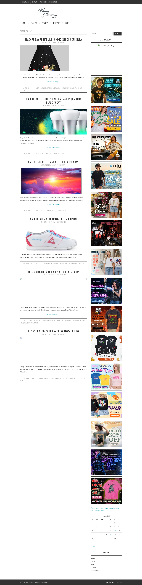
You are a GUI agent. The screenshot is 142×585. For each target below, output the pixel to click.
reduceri (67, 264)
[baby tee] (106, 376)
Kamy (54, 42)
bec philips (40, 154)
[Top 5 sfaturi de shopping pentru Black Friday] (53, 291)
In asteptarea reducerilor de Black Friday (53, 219)
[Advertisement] (106, 62)
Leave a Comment (61, 222)
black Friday (38, 88)
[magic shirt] (106, 290)
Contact (34, 2)
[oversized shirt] (106, 204)
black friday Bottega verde (53, 378)
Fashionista (110, 582)
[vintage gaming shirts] (106, 233)
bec (36, 154)
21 (110, 534)
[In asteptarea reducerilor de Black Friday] (53, 238)
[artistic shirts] (106, 462)
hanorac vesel (65, 88)
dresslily (49, 88)
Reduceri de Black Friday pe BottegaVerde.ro (53, 331)
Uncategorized (35, 264)
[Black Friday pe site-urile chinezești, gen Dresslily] (53, 58)
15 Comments (61, 334)
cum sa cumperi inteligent (44, 321)
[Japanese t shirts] (106, 118)
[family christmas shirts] (106, 348)
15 (115, 531)
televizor (45, 211)
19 (101, 534)
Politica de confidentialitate (48, 2)
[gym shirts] (106, 147)
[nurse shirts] (106, 262)
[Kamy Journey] (40, 13)
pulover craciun (74, 88)
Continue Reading (53, 82)
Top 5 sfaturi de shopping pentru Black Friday (53, 272)
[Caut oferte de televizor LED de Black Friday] (53, 181)
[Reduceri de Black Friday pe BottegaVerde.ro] (53, 350)
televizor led (51, 211)
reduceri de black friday (77, 264)
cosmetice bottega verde (68, 378)
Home (24, 23)
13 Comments (61, 105)
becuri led (47, 154)
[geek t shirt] (106, 90)
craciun (44, 88)
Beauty (45, 23)
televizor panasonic (61, 211)
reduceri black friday (70, 321)
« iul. (93, 546)
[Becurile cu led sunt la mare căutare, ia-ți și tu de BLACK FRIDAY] (53, 121)
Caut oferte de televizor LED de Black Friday (53, 162)
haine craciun (57, 88)
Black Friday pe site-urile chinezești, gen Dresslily (53, 39)
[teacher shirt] (106, 405)
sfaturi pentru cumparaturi (32, 323)
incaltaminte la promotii (57, 264)
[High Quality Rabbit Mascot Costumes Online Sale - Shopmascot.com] (106, 509)
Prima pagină (25, 2)
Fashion (34, 23)
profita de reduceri (57, 321)
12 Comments (61, 42)
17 (92, 534)
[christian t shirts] (106, 176)
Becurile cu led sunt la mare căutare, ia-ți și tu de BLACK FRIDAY (53, 100)
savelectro (61, 154)
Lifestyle (56, 23)
